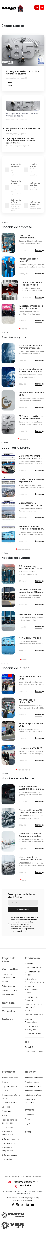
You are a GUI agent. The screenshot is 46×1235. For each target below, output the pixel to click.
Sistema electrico (9, 1155)
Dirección (6, 1107)
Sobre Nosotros (8, 986)
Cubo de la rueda (9, 1102)
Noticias (30, 1071)
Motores (7, 1019)
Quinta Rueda (8, 1127)
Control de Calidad (33, 1034)
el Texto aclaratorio (26, 917)
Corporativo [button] (10, 969)
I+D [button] (27, 1042)
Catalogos (29, 1115)
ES (37, 7)
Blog (28, 1131)
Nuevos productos (10, 1078)
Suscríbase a (23, 909)
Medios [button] (29, 1109)
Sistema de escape (10, 1139)
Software (31, 1176)
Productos (8, 1071)
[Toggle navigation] (42, 7)
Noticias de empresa (34, 1078)
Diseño (11, 1176)
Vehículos (8, 1011)
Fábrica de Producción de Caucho (31, 989)
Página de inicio (8, 960)
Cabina (5, 1082)
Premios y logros (32, 1082)
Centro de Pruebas (33, 967)
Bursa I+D (29, 1047)
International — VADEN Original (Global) (22, 1198)
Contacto (8, 1002)
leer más (10, 84)
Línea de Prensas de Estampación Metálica (33, 1007)
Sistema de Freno (9, 1143)
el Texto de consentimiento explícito (24, 921)
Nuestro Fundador (9, 990)
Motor (4, 1115)
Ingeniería (29, 963)
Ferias (27, 1119)
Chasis (5, 1091)
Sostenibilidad (8, 995)
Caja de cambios (9, 1086)
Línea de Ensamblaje (34, 1015)
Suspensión (7, 1159)
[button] (19, 328)
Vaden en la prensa (33, 1086)
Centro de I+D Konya (34, 1051)
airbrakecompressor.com (23, 1200)
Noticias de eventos (33, 1091)
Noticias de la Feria (33, 1095)
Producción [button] (32, 958)
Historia (5, 982)
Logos (27, 1123)
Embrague (6, 1111)
